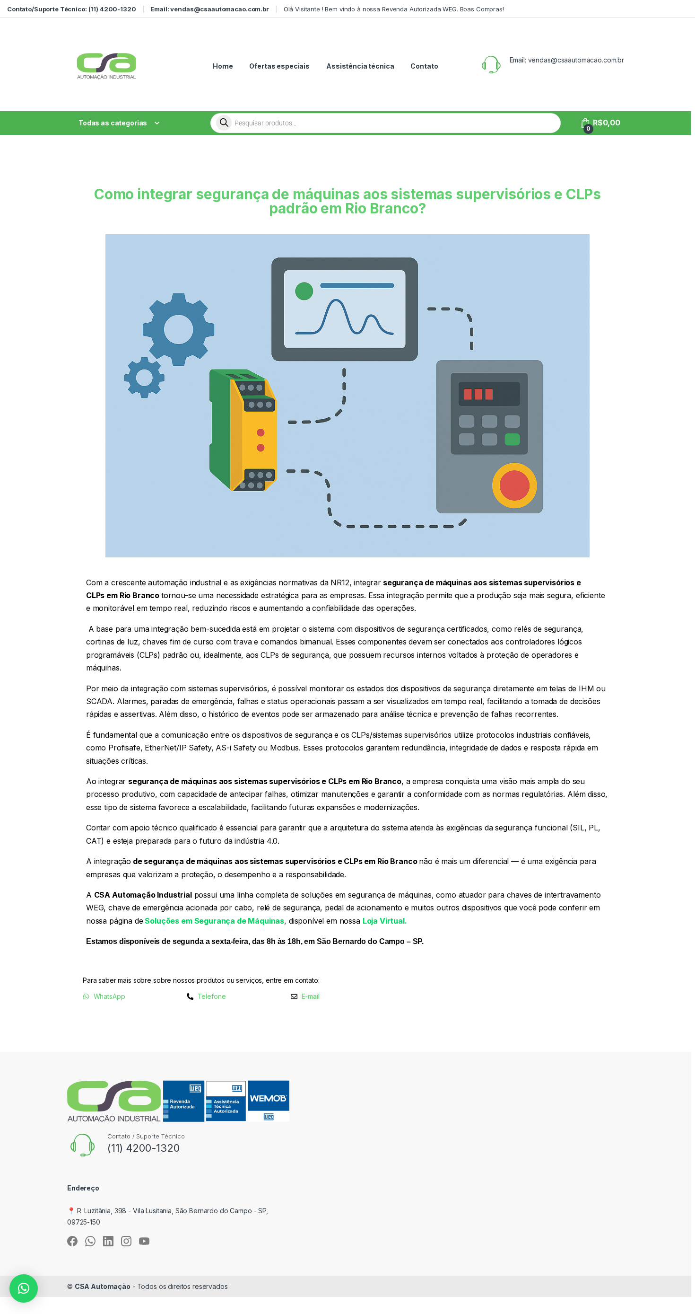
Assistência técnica (360, 66)
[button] (23, 1288)
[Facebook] (72, 1241)
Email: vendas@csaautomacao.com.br (209, 9)
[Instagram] (126, 1241)
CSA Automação (102, 1286)
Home (223, 66)
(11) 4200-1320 (143, 1148)
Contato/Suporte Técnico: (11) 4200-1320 (71, 9)
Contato (424, 66)
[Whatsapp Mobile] (90, 1241)
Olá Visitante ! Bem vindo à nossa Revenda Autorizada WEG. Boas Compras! (394, 9)
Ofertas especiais (279, 66)
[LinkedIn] (108, 1241)
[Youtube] (144, 1241)
